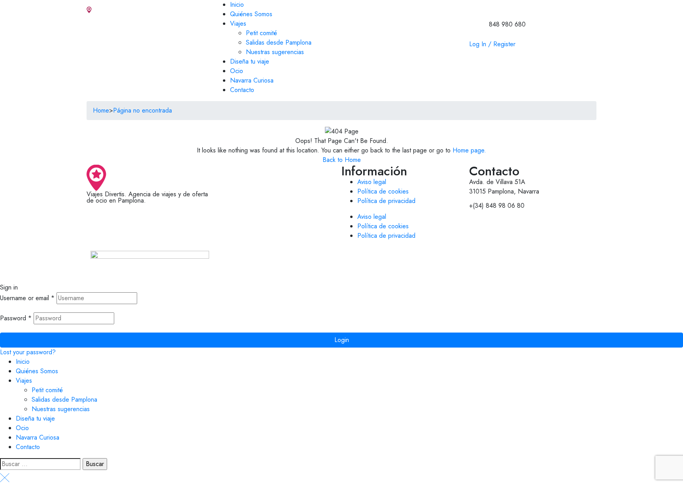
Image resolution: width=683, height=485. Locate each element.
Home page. (469, 150)
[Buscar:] (40, 464)
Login (341, 339)
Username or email (27, 298)
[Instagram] (96, 214)
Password (16, 318)
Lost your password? (28, 352)
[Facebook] (118, 214)
